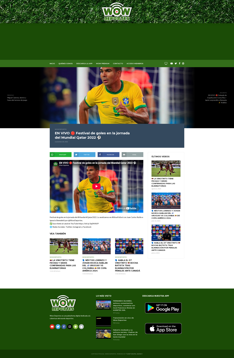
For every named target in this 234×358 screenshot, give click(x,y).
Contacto (118, 63)
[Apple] (81, 326)
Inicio (52, 63)
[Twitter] (58, 326)
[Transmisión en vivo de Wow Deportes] (103, 322)
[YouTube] (52, 326)
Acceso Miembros (135, 63)
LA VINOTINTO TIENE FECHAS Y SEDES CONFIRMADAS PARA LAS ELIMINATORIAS (63, 264)
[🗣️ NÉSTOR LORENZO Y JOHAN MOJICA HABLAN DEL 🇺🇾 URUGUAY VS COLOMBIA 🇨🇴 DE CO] (165, 201)
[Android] (75, 326)
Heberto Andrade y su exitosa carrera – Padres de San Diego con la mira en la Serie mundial (125, 333)
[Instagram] (69, 326)
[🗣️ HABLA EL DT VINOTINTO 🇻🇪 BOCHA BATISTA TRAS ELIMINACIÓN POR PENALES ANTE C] (165, 233)
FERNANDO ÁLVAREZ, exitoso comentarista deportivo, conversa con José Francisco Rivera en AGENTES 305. (124, 305)
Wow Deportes (60, 129)
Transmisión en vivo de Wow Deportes (123, 319)
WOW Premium (102, 63)
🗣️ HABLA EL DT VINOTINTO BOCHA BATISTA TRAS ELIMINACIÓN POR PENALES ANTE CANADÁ (127, 265)
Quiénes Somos (65, 63)
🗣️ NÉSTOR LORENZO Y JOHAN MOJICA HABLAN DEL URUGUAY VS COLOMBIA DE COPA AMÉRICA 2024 (94, 265)
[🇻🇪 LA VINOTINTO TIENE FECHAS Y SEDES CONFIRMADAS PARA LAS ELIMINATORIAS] (165, 168)
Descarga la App (84, 63)
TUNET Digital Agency (134, 354)
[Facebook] (63, 326)
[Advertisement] (117, 41)
